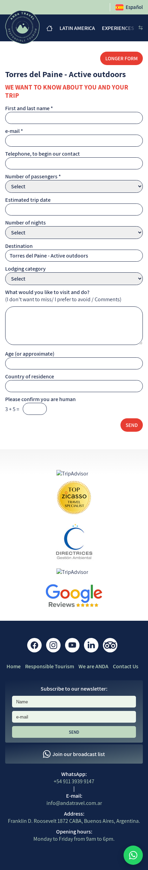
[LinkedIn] (91, 645)
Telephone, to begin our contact (42, 153)
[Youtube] (72, 645)
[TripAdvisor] (110, 645)
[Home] (49, 28)
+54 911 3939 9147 (74, 781)
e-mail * (14, 131)
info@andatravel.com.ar (74, 803)
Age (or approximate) (29, 353)
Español (134, 7)
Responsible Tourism (49, 666)
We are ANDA (93, 666)
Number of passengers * (33, 176)
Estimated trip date (28, 199)
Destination (19, 246)
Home (14, 666)
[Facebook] (34, 645)
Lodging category (25, 268)
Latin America (77, 28)
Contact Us (125, 666)
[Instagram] (53, 645)
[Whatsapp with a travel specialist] (133, 855)
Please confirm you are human (40, 399)
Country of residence (29, 376)
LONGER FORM (121, 58)
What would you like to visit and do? (47, 292)
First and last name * (29, 108)
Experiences (118, 28)
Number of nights (25, 222)
